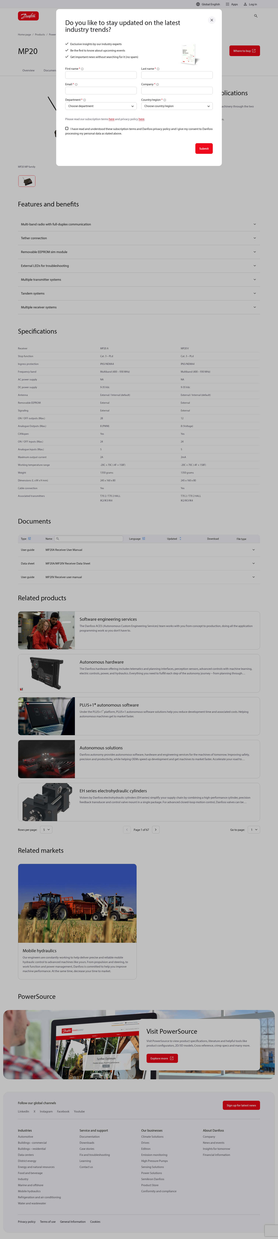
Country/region (152, 100)
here (111, 119)
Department (73, 100)
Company (148, 84)
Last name (148, 68)
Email (69, 84)
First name (72, 68)
